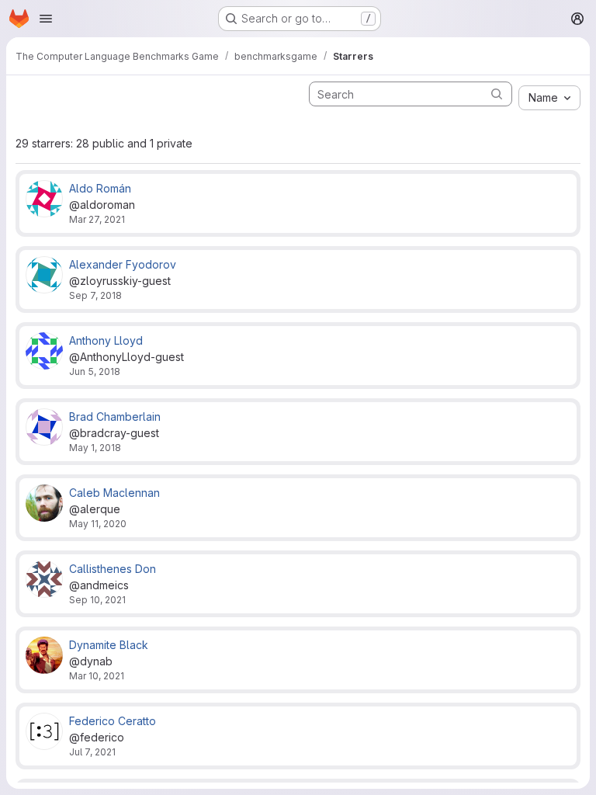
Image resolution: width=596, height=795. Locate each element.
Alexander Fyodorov (122, 264)
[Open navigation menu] (45, 18)
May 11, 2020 (97, 523)
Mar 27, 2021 (97, 219)
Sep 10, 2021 (97, 600)
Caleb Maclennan (114, 492)
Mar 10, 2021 (96, 676)
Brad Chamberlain (115, 416)
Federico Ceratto (112, 720)
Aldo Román (100, 188)
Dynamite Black (108, 644)
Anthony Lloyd (106, 340)
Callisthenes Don (112, 568)
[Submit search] (496, 93)
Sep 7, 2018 (95, 295)
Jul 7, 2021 (92, 752)
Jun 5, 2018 (94, 371)
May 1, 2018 (95, 447)
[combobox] (549, 97)
